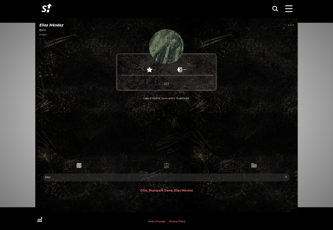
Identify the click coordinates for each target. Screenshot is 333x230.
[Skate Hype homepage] (46, 14)
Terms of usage (156, 221)
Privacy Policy (177, 221)
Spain (164, 98)
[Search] (275, 8)
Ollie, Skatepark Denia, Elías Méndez (166, 190)
